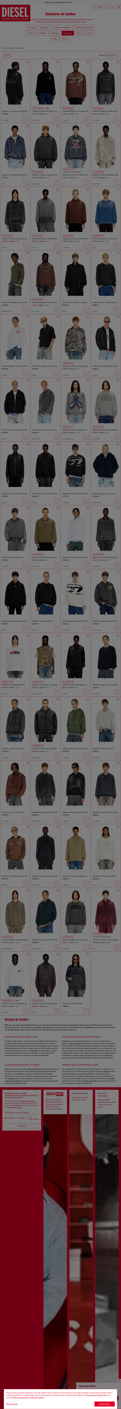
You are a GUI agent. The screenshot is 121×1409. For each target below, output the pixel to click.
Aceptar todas (104, 1404)
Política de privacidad (20, 1397)
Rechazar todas (12, 1404)
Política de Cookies (37, 1397)
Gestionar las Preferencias (96, 1395)
